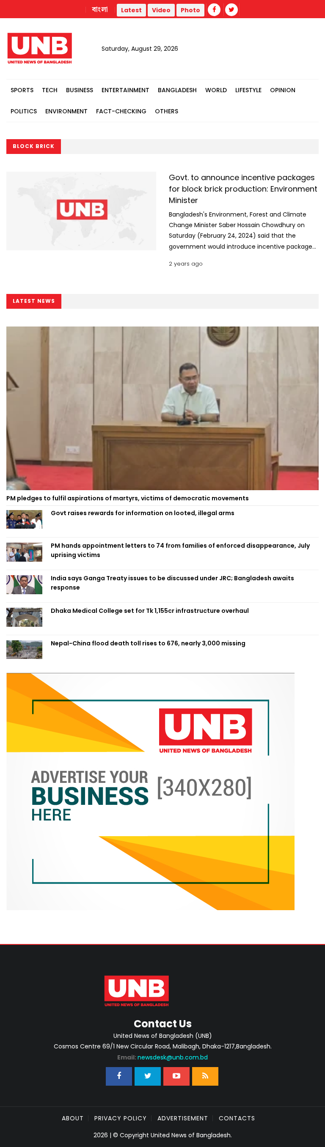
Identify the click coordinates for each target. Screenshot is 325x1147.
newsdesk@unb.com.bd (162, 1057)
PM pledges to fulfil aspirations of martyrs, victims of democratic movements (127, 498)
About (73, 1118)
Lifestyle (248, 90)
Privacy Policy (120, 1118)
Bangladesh (177, 90)
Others (166, 111)
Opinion (282, 90)
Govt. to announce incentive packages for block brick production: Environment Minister (243, 189)
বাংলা (100, 10)
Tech (50, 90)
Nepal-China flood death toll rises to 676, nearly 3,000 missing (148, 643)
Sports (22, 90)
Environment (66, 111)
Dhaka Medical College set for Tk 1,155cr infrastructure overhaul (150, 610)
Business (79, 90)
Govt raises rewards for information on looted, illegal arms (142, 513)
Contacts (237, 1118)
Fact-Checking (121, 111)
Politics (24, 111)
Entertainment (125, 90)
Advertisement (182, 1118)
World (216, 90)
